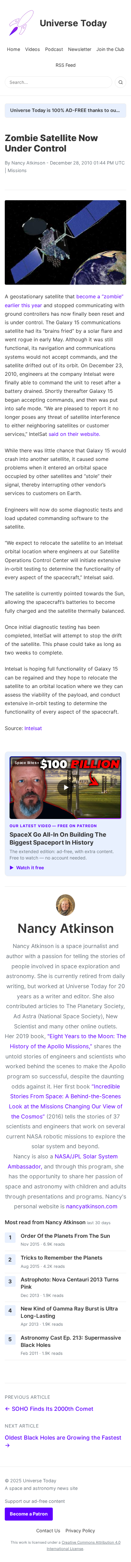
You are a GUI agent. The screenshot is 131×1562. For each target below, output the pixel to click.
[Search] (120, 82)
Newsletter (79, 49)
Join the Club (110, 49)
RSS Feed (66, 65)
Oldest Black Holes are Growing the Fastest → (63, 1441)
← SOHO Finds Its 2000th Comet (49, 1408)
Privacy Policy (80, 1530)
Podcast (54, 49)
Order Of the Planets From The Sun (65, 1236)
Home (13, 49)
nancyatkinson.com (91, 1206)
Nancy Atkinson (28, 162)
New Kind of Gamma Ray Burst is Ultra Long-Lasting (69, 1312)
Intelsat (33, 728)
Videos (32, 49)
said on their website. (74, 434)
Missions (17, 170)
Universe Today (73, 23)
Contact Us (48, 1530)
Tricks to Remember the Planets (61, 1258)
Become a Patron (29, 1513)
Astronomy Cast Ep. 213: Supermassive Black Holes (71, 1341)
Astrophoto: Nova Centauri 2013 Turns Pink (70, 1283)
